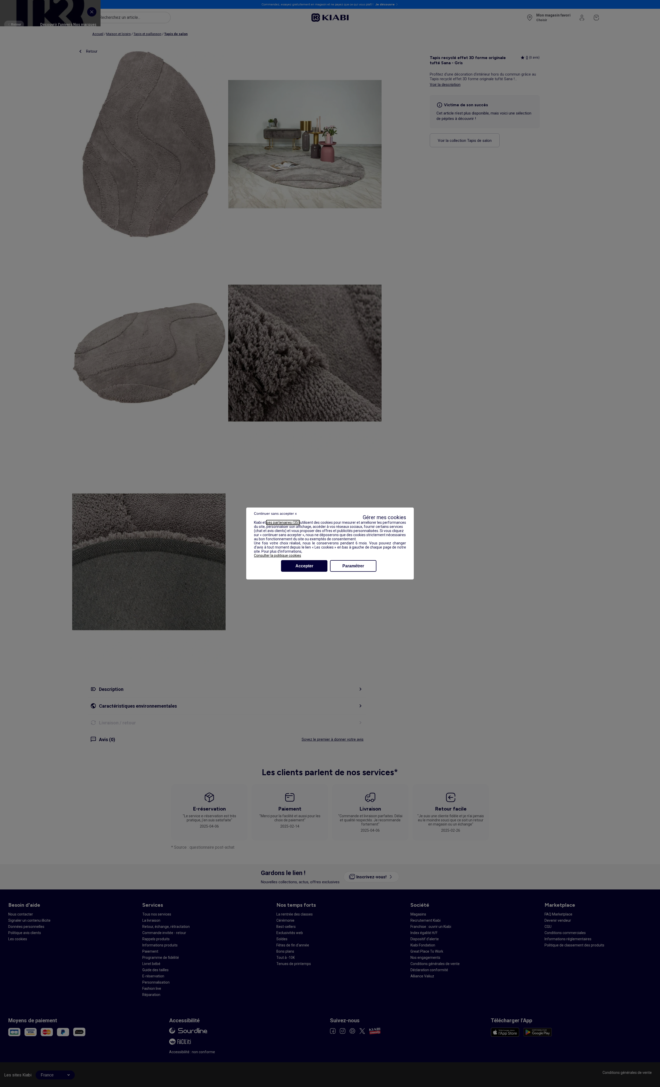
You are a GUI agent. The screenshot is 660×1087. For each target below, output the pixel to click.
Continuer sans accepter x (275, 513)
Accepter (304, 566)
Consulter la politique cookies (277, 555)
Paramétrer (353, 566)
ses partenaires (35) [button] (283, 522)
